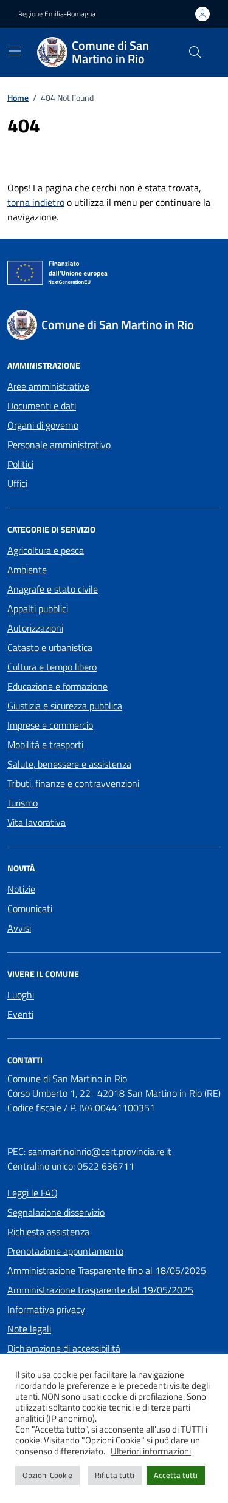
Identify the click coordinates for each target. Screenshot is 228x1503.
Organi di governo (42, 425)
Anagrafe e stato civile (52, 589)
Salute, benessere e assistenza (69, 764)
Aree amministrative (48, 386)
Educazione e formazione (57, 686)
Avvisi (19, 928)
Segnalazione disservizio (56, 1212)
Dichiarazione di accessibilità (63, 1348)
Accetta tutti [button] (176, 1475)
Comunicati (29, 908)
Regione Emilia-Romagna (56, 14)
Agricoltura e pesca (45, 550)
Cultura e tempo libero (52, 666)
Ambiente (27, 569)
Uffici (17, 483)
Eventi (20, 1014)
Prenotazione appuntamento (65, 1251)
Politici (20, 464)
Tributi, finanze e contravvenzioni (73, 783)
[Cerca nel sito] (195, 52)
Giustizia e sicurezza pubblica (64, 705)
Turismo (22, 803)
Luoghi (20, 994)
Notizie (21, 889)
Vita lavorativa (36, 822)
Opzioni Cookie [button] (47, 1475)
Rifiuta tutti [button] (114, 1475)
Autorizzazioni (35, 628)
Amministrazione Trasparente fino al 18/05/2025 (106, 1270)
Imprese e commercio (50, 725)
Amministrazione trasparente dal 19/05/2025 (100, 1290)
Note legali (29, 1328)
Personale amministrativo (59, 444)
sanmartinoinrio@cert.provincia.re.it (99, 1151)
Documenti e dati (41, 405)
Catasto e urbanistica (49, 647)
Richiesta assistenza (48, 1231)
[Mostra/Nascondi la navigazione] (14, 51)
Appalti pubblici (37, 608)
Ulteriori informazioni (151, 1451)
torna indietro (35, 202)
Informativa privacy (46, 1309)
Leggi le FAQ (32, 1192)
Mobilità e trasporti (45, 744)
